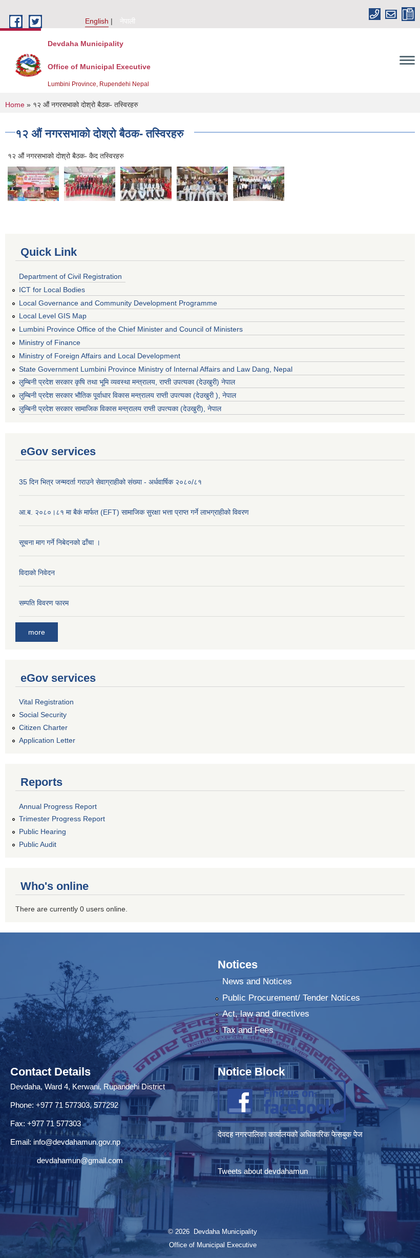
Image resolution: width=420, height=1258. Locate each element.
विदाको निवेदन (37, 573)
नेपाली (127, 21)
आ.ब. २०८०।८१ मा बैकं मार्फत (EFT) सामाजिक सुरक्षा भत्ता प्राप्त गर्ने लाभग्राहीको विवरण (134, 512)
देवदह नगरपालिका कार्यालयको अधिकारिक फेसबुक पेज (291, 1134)
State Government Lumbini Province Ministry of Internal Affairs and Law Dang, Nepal (155, 369)
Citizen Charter (43, 727)
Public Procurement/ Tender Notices (291, 998)
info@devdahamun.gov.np (76, 1142)
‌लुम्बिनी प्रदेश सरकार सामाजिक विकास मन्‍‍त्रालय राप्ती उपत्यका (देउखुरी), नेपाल (120, 408)
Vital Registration (46, 702)
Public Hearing (42, 831)
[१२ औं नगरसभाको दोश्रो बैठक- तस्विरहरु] (33, 183)
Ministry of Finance (49, 342)
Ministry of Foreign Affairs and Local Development (99, 356)
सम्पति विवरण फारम (44, 603)
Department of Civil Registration (70, 276)
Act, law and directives (265, 1014)
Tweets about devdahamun (263, 1171)
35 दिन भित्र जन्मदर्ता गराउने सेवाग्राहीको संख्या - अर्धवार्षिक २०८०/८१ (110, 482)
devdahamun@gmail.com (80, 1160)
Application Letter (47, 740)
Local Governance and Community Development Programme (118, 303)
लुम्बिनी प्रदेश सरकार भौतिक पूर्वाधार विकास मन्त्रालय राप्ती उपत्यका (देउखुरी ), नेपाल (127, 395)
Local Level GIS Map (53, 316)
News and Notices (257, 981)
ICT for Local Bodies (52, 290)
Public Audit (37, 844)
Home (15, 104)
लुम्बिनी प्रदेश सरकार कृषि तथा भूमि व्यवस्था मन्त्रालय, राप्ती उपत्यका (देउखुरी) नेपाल (127, 382)
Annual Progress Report (58, 806)
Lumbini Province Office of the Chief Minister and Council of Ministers (131, 329)
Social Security (43, 715)
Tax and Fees (248, 1030)
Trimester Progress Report (62, 819)
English (97, 21)
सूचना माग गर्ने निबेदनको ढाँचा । (59, 542)
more (36, 632)
